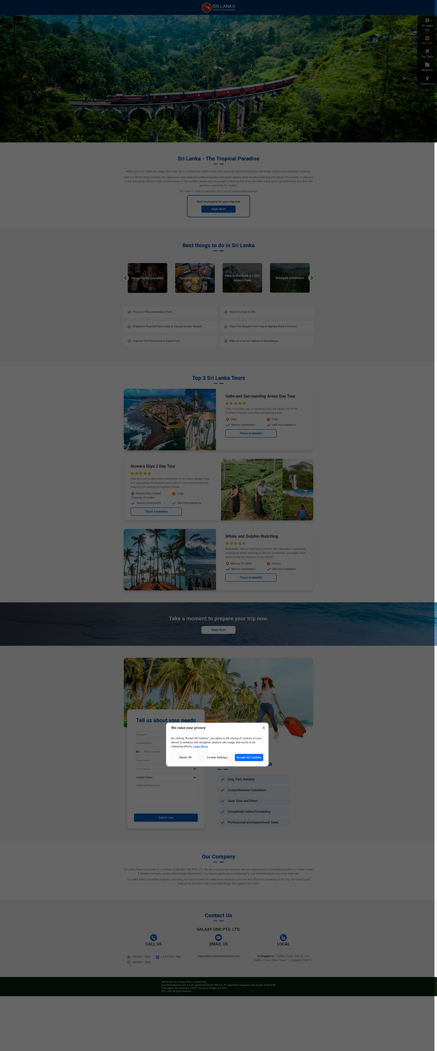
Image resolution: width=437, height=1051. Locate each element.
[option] (147, 278)
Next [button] (311, 278)
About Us (427, 70)
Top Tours (427, 56)
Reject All (185, 757)
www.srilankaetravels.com (173, 985)
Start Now (427, 43)
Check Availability (251, 433)
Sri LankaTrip (427, 27)
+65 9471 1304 (141, 956)
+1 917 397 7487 (171, 956)
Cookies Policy (200, 982)
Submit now (166, 817)
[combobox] (166, 769)
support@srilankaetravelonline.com (218, 956)
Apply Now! (218, 209)
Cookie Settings (217, 757)
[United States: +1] (138, 751)
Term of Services (169, 982)
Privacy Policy (185, 982)
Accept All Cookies (249, 757)
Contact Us (427, 83)
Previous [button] (125, 278)
